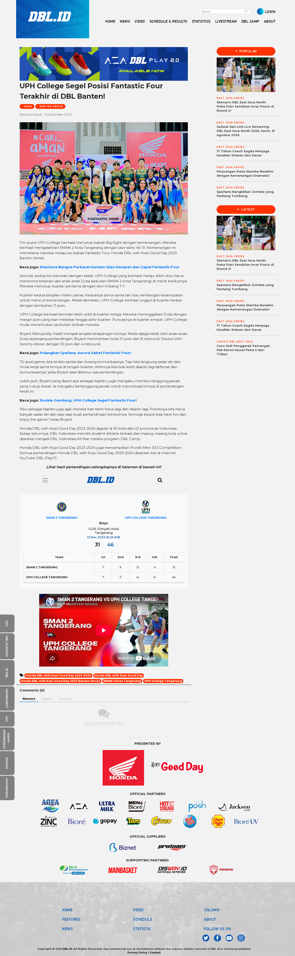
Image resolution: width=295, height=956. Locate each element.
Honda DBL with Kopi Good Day (118, 675)
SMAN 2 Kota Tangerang (122, 681)
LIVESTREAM (226, 21)
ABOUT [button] (270, 21)
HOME (110, 21)
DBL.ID (67, 948)
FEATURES (71, 919)
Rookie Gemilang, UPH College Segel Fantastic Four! (88, 400)
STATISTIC (142, 928)
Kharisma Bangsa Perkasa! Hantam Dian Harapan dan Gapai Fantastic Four (110, 267)
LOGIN (270, 11)
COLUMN (211, 910)
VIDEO (140, 21)
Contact (155, 952)
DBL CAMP (250, 21)
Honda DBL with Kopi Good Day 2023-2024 (58, 675)
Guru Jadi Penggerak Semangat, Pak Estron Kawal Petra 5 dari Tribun (243, 350)
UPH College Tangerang (163, 681)
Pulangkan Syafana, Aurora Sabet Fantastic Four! (85, 353)
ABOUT (210, 919)
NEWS (67, 928)
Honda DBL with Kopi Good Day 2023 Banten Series (60, 681)
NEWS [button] (125, 21)
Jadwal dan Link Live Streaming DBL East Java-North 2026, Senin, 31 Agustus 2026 (246, 131)
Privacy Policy (137, 952)
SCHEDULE (142, 919)
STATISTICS (201, 21)
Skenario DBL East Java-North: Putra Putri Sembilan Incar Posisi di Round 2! (245, 106)
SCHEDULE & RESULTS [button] (168, 21)
